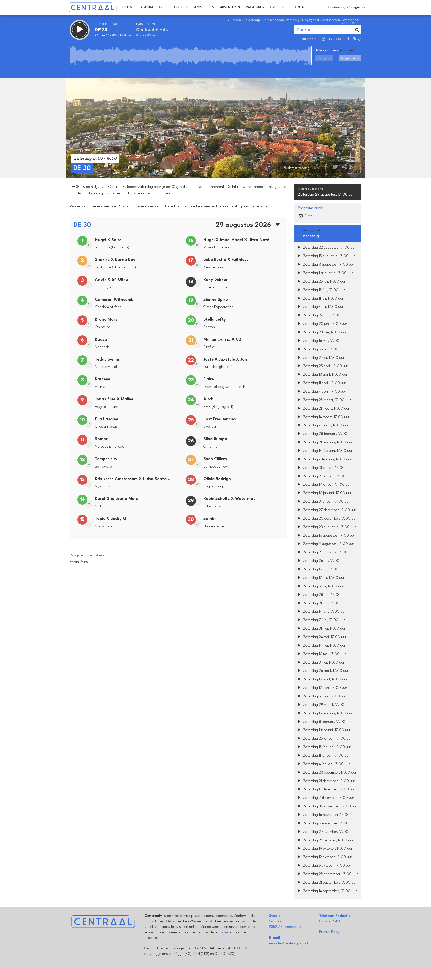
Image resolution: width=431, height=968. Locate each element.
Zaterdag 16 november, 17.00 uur (329, 815)
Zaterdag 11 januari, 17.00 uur (326, 756)
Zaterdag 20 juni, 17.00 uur (324, 324)
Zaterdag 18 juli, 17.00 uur (323, 290)
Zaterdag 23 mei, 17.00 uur (324, 332)
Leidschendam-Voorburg (281, 20)
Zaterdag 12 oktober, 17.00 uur (327, 857)
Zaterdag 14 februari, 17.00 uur (327, 451)
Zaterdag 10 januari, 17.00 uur (326, 493)
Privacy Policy (329, 932)
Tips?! (311, 39)
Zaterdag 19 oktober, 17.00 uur (327, 849)
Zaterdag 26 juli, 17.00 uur (324, 561)
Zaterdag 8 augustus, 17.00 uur (328, 265)
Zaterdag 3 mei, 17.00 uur (323, 663)
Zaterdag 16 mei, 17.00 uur (324, 341)
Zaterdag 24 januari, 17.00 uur (327, 476)
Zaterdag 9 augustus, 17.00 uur (328, 544)
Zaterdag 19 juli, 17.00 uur (323, 569)
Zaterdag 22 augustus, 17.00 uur (329, 248)
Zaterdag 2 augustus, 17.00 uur (328, 552)
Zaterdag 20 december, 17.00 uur (329, 519)
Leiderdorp (252, 20)
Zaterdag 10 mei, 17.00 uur (324, 654)
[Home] (92, 7)
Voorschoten (331, 20)
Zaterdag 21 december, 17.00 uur (328, 781)
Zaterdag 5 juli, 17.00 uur (322, 586)
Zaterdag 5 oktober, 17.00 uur (326, 866)
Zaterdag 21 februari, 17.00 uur (327, 442)
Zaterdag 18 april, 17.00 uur (324, 375)
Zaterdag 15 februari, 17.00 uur (327, 713)
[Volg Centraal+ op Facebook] (348, 39)
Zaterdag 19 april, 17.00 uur (324, 679)
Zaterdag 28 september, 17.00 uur (330, 874)
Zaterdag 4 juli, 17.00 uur (322, 307)
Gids (163, 7)
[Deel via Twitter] (335, 168)
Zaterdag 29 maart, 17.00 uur (326, 705)
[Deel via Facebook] (326, 168)
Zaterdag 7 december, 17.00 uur (328, 798)
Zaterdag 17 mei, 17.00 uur (323, 646)
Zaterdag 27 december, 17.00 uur (329, 510)
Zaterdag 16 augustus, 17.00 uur (328, 536)
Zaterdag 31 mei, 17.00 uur (323, 629)
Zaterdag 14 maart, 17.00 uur (325, 417)
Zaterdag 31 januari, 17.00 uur (326, 468)
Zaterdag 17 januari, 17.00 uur (326, 485)
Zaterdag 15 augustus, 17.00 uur (328, 256)
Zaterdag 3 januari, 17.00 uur (326, 502)
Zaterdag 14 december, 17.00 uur (328, 789)
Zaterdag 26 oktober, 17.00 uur (327, 840)
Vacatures (255, 7)
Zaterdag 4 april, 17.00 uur (324, 392)
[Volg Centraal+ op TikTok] (359, 39)
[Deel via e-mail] (353, 168)
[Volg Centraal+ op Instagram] (354, 39)
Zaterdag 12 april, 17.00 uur (324, 688)
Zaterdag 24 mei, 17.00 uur (324, 637)
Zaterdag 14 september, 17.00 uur (329, 891)
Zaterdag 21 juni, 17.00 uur (324, 603)
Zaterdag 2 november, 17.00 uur (328, 832)
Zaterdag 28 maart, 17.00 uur (326, 400)
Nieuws (128, 7)
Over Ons (278, 7)
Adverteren (230, 7)
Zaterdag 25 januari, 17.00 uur (327, 739)
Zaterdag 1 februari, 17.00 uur (326, 730)
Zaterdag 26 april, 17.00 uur (325, 671)
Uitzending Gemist (188, 7)
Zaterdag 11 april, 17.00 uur (324, 383)
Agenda (146, 7)
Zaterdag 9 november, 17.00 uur (328, 823)
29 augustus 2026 (244, 225)
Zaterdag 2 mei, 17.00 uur (323, 358)
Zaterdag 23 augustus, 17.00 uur (329, 527)
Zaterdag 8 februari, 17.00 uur (327, 722)
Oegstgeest (310, 20)
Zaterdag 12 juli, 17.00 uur (323, 578)
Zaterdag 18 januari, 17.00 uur (326, 747)
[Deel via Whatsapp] (317, 168)
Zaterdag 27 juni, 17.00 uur (324, 315)
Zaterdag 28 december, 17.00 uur (329, 773)
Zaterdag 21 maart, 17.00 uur (325, 409)
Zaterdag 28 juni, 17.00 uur (324, 595)
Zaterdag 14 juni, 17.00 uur (324, 612)
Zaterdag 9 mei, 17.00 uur (323, 349)
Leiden (236, 20)
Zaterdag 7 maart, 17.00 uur (325, 425)
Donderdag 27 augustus (346, 7)
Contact (300, 7)
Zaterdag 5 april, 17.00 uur (324, 696)
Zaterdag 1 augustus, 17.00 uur (327, 273)
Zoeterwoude (352, 23)
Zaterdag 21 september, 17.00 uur (329, 883)
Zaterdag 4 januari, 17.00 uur (326, 764)
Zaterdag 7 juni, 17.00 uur (323, 620)
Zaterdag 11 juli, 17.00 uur (322, 299)
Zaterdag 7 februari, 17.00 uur (326, 459)
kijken (224, 932)
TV (212, 7)
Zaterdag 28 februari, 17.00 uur (328, 434)
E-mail (308, 216)
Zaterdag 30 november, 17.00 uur (329, 806)
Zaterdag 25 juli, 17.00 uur (323, 282)
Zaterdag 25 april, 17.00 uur (325, 366)
